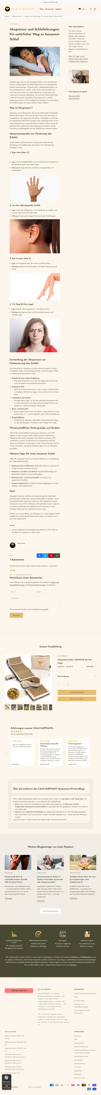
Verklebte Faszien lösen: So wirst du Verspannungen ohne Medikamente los (82, 879)
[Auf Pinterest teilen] (51, 555)
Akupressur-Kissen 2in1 (12, 1073)
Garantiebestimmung (81, 1056)
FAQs (76, 997)
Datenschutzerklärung (81, 1046)
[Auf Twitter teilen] (45, 555)
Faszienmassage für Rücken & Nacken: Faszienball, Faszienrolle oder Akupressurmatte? (50, 879)
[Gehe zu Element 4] (26, 707)
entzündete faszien (75, 873)
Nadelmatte (78, 1074)
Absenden (16, 615)
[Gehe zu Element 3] (20, 707)
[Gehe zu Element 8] (51, 707)
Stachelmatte (78, 1060)
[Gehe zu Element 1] (7, 707)
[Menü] (10, 1075)
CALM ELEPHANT (62, 656)
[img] (51, 731)
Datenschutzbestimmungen (37, 585)
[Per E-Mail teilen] (57, 555)
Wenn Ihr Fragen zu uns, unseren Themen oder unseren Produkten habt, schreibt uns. (78, 58)
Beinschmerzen (9, 873)
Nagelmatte (78, 1071)
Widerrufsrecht (79, 1043)
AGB (75, 1039)
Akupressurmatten (74, 96)
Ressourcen (49, 9)
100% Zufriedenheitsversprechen (85, 993)
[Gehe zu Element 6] (39, 707)
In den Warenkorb (77, 692)
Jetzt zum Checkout (77, 699)
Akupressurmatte (41, 873)
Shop (41, 9)
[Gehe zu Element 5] (33, 707)
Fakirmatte (77, 1067)
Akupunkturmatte (79, 1078)
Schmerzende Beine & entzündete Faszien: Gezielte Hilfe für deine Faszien (16, 879)
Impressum (77, 1036)
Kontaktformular (79, 1001)
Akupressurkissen (74, 98)
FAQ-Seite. (73, 965)
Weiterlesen (8, 898)
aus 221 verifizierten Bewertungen (22, 734)
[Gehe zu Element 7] (45, 707)
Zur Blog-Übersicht (50, 911)
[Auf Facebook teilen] (40, 555)
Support (58, 9)
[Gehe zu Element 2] (14, 707)
